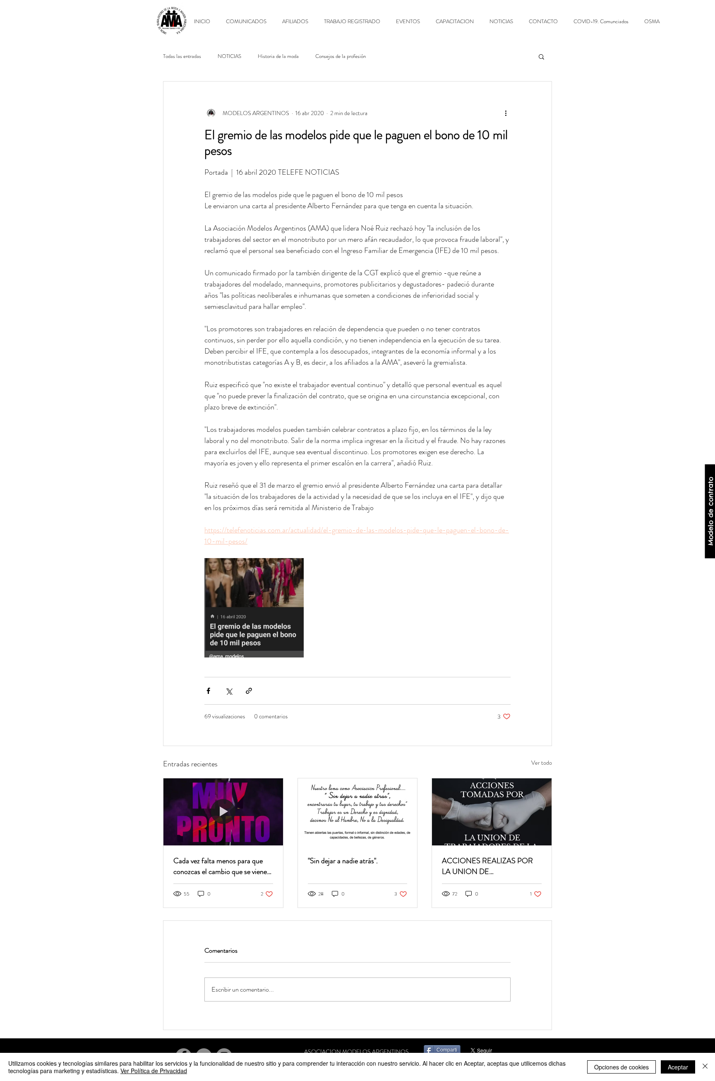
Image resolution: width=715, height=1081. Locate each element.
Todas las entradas (182, 56)
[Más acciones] (506, 113)
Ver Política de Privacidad (153, 1071)
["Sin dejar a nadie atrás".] (357, 811)
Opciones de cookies (621, 1067)
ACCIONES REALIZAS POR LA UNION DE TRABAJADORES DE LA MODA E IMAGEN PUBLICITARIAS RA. (487, 866)
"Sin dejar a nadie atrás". (343, 860)
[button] (541, 56)
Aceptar (678, 1067)
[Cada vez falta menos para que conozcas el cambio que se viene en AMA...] (223, 811)
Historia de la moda (278, 56)
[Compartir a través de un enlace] (249, 691)
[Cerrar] (705, 1066)
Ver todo (541, 762)
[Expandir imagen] (254, 607)
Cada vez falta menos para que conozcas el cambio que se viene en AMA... (220, 866)
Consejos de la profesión (340, 56)
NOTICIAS (229, 56)
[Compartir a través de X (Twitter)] (229, 691)
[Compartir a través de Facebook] (208, 691)
